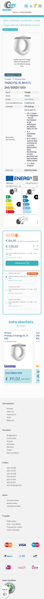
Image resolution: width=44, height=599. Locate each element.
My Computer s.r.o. (16, 306)
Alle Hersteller (13, 453)
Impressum (11, 414)
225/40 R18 (11, 473)
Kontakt (10, 408)
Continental (11, 438)
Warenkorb (20, 263)
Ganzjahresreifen (14, 506)
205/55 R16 (11, 468)
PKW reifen (11, 521)
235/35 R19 (11, 479)
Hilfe (9, 417)
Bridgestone (12, 435)
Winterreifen (12, 503)
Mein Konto (31, 6)
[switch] (5, 594)
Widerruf (10, 420)
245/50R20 (29, 99)
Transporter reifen (14, 527)
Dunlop (10, 441)
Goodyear (11, 444)
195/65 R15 (11, 476)
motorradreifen (13, 530)
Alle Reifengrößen (14, 485)
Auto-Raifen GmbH (16, 280)
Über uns (10, 411)
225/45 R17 (11, 471)
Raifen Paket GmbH (16, 293)
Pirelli (9, 450)
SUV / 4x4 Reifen (14, 524)
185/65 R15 (11, 482)
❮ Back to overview (10, 30)
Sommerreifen (13, 500)
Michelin (10, 447)
